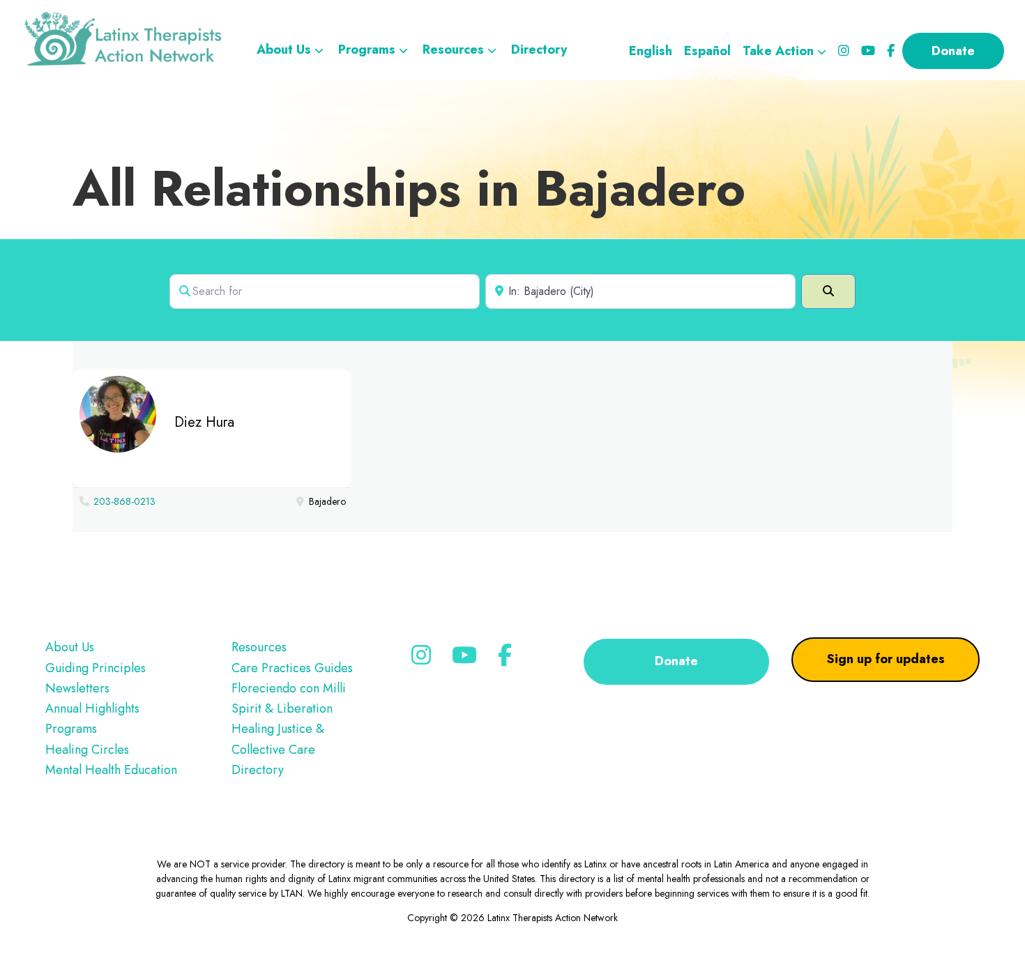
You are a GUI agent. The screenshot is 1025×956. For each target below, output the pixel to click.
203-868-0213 (124, 501)
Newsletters (77, 688)
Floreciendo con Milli (288, 688)
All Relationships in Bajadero (409, 188)
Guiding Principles (95, 668)
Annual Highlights (92, 708)
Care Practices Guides (292, 668)
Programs (71, 729)
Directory (257, 770)
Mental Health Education (111, 770)
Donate (676, 661)
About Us (69, 647)
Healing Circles (87, 750)
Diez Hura (204, 422)
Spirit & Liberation (282, 708)
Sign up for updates (886, 659)
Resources (259, 647)
